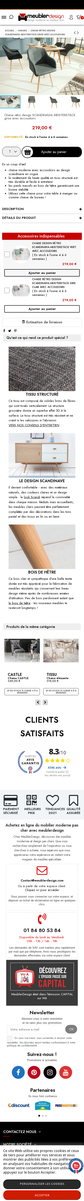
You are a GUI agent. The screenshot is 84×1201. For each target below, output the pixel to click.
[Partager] (4, 331)
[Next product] (78, 32)
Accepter (42, 1195)
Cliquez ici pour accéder (42, 890)
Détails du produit (19, 218)
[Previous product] (75, 32)
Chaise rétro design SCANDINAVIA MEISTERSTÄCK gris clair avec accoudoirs (54, 283)
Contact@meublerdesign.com (42, 880)
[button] (32, 102)
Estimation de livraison (43, 322)
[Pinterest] (15, 331)
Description (13, 209)
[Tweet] (9, 331)
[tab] (42, 209)
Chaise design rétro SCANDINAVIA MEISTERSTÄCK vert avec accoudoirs (54, 247)
